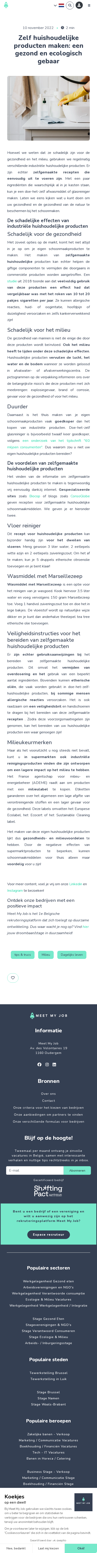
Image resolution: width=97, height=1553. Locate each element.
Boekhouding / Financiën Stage (48, 1484)
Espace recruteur (48, 1234)
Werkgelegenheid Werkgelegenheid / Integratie (48, 1305)
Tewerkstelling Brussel (49, 1373)
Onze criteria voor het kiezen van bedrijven (48, 1108)
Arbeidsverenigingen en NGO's (48, 1287)
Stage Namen (48, 1398)
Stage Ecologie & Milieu (48, 1337)
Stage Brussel (48, 1392)
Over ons (48, 1094)
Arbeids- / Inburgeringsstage (48, 1343)
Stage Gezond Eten (48, 1319)
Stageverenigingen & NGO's (49, 1325)
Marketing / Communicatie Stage (48, 1478)
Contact (48, 1101)
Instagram (15, 890)
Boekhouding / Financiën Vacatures (48, 1446)
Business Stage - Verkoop (48, 1472)
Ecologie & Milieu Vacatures (49, 1299)
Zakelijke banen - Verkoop (48, 1434)
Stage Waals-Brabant (48, 1404)
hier (86, 926)
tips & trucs (22, 955)
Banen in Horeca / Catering (49, 1458)
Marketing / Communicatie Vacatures (48, 1440)
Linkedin (75, 884)
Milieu (46, 955)
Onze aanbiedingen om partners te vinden (48, 1115)
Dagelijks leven (72, 955)
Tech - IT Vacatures (48, 1452)
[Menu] (89, 5)
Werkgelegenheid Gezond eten (48, 1281)
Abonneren (77, 1170)
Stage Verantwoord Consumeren (48, 1331)
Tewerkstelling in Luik (48, 1379)
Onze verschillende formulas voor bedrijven (48, 1121)
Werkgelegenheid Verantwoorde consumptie (48, 1293)
